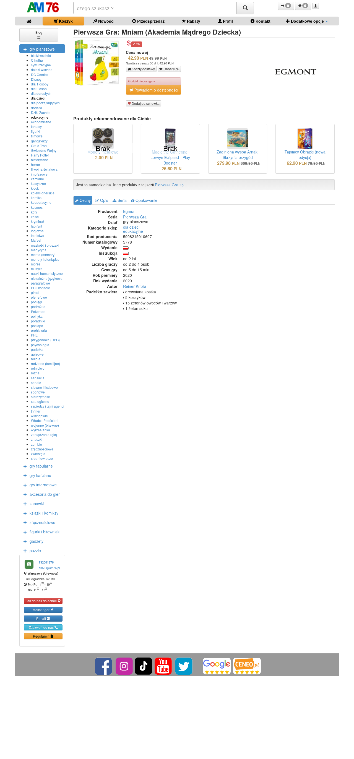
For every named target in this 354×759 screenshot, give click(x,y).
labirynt (36, 226)
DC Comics (39, 74)
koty (34, 212)
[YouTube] (163, 665)
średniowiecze (42, 458)
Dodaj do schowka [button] (145, 103)
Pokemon (38, 311)
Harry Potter (40, 155)
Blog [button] (38, 32)
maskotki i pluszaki (45, 245)
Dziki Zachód (41, 112)
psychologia (40, 344)
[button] (286, 6)
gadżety (36, 541)
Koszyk (65, 21)
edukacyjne (39, 117)
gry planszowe (42, 49)
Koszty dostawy (143, 68)
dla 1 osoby (39, 84)
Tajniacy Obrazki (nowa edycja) (305, 154)
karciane (37, 178)
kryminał (37, 221)
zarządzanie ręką (44, 434)
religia (35, 358)
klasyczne (38, 183)
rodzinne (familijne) (45, 363)
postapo (37, 325)
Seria (121, 200)
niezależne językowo (47, 278)
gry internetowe (43, 484)
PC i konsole (40, 287)
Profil (227, 21)
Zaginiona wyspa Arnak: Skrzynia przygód (238, 154)
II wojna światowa (44, 169)
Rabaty (193, 21)
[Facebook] (103, 665)
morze (35, 264)
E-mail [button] (41, 618)
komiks (36, 197)
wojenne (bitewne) (45, 425)
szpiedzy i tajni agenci (47, 406)
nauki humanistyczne (47, 273)
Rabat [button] (171, 68)
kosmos (37, 207)
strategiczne (40, 401)
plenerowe (39, 297)
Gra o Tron (39, 145)
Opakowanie (145, 200)
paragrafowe (40, 283)
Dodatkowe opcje (307, 21)
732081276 (46, 562)
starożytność (40, 396)
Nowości (105, 21)
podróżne (38, 306)
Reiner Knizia (134, 286)
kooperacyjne (41, 202)
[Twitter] (184, 665)
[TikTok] (143, 665)
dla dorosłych (41, 93)
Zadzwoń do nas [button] (41, 627)
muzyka (37, 268)
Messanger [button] (41, 609)
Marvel (36, 240)
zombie (36, 444)
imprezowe (39, 174)
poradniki (38, 321)
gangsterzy (39, 141)
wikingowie (39, 415)
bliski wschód (41, 55)
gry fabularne (41, 466)
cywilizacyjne (41, 64)
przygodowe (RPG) (45, 339)
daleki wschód (42, 69)
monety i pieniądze (45, 259)
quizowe (37, 354)
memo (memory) (43, 254)
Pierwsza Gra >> (169, 184)
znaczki (36, 439)
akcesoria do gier (45, 494)
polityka (37, 316)
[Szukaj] (245, 8)
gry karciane (40, 475)
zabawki (37, 503)
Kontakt (262, 21)
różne (35, 373)
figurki (35, 131)
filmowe (37, 136)
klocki (35, 188)
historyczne (39, 159)
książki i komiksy (44, 513)
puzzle (35, 550)
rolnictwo (38, 368)
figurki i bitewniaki (45, 531)
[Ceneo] (247, 665)
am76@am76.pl (49, 567)
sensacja (38, 377)
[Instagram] (124, 665)
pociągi (36, 301)
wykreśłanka (40, 429)
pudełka (37, 349)
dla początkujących (45, 102)
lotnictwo (37, 235)
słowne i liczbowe (44, 387)
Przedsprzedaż (150, 21)
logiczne (37, 230)
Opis (103, 200)
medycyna (38, 249)
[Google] (217, 665)
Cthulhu (37, 60)
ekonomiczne (41, 121)
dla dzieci (38, 98)
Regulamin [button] (41, 636)
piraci (35, 292)
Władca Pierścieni (44, 420)
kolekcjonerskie (42, 193)
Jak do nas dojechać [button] (42, 600)
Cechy (85, 200)
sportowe (38, 392)
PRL (34, 335)
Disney (36, 79)
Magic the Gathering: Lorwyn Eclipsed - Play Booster (170, 157)
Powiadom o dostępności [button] (155, 90)
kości (35, 216)
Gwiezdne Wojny (43, 150)
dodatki (36, 107)
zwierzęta (38, 453)
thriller (35, 411)
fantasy (36, 126)
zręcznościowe (42, 449)
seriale (36, 382)
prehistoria (39, 330)
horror (35, 164)
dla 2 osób (39, 88)
